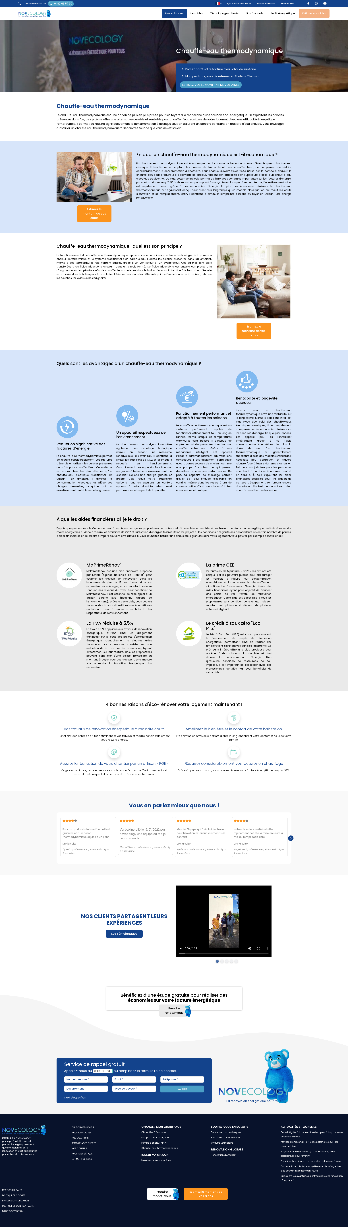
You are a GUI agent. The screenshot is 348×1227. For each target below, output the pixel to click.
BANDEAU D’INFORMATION (15, 1200)
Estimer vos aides (314, 13)
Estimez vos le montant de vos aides (210, 85)
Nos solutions (174, 13)
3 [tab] (226, 961)
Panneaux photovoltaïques (226, 1132)
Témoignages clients (224, 13)
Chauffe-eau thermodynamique (159, 1148)
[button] (218, 3)
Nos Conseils (254, 13)
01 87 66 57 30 (62, 3)
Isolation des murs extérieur (156, 1160)
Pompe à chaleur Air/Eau (155, 1137)
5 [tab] (236, 961)
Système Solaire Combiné (225, 1137)
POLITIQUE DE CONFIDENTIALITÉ (18, 1205)
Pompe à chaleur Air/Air (154, 1142)
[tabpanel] (224, 921)
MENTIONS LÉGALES (12, 1190)
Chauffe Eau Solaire (222, 1142)
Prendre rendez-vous (174, 1010)
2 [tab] (222, 961)
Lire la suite (69, 843)
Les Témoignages (124, 934)
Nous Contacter (266, 3)
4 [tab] (231, 961)
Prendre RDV (287, 3)
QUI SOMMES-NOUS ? (83, 1127)
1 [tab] (217, 961)
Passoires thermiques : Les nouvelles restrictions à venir (311, 1161)
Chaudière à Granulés (153, 1132)
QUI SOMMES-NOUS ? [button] (238, 3)
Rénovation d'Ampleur (223, 1154)
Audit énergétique (282, 13)
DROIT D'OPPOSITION (12, 1211)
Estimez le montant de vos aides (94, 213)
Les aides (196, 13)
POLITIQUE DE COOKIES (13, 1195)
